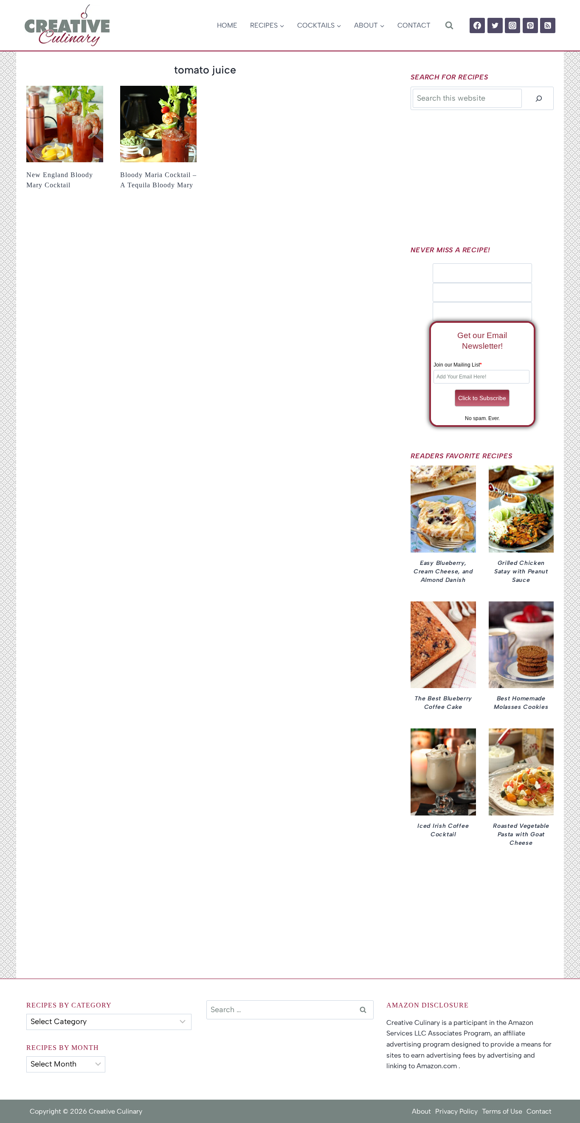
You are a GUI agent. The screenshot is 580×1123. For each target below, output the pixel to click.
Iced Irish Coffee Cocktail (443, 830)
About (421, 1111)
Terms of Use (502, 1111)
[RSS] (547, 25)
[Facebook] (477, 25)
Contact (414, 25)
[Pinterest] (530, 25)
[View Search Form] (449, 25)
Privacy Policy (456, 1111)
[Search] (539, 98)
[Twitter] (495, 25)
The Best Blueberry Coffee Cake (443, 703)
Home (227, 25)
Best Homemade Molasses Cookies (521, 703)
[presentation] (64, 124)
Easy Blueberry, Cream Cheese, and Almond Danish (443, 571)
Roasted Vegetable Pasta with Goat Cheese (521, 834)
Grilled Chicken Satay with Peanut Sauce (521, 571)
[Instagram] (512, 25)
